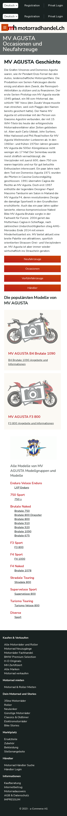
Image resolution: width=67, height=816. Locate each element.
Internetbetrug (13, 787)
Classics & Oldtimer (16, 717)
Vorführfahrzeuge (32, 278)
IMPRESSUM (12, 799)
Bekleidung (11, 747)
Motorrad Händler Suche (19, 765)
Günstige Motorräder (17, 713)
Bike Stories (11, 725)
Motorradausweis (15, 791)
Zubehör (9, 743)
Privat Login (55, 5)
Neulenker (10, 709)
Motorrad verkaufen (16, 673)
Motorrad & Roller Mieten (20, 687)
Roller (8, 705)
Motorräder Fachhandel (18, 653)
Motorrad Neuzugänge (18, 649)
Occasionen (32, 269)
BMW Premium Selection (20, 657)
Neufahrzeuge (32, 259)
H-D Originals (12, 661)
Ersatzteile (10, 739)
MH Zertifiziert (13, 665)
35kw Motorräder (15, 701)
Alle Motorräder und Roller (21, 644)
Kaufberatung (12, 783)
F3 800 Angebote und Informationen (31, 423)
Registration (32, 5)
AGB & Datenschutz (16, 795)
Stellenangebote (14, 751)
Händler (32, 288)
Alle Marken (11, 669)
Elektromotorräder (15, 721)
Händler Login (13, 769)
